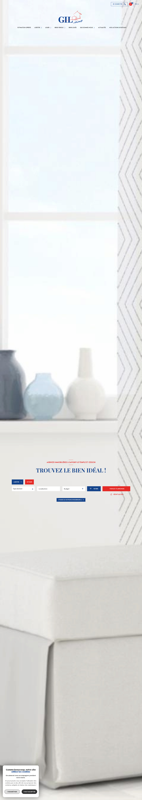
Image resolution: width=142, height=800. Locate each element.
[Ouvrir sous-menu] (41, 27)
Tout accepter (29, 792)
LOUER (47, 28)
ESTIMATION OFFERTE (24, 28)
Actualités (102, 28)
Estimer (29, 482)
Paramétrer (12, 792)
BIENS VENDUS (59, 28)
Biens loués (73, 28)
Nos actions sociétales (117, 28)
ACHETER (37, 28)
